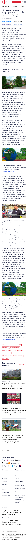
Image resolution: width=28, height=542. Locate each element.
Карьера (17, 478)
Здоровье (4, 484)
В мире (4, 487)
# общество (5, 347)
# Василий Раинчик (17, 353)
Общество (22, 6)
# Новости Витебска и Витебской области (12, 355)
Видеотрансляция (20, 488)
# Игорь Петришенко (18, 350)
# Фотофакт (5, 358)
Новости (15, 6)
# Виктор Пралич (6, 350)
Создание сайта (5, 539)
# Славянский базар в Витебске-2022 (11, 345)
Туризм (4, 489)
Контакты (17, 476)
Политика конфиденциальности (9, 531)
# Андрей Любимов (14, 347)
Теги (16, 491)
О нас (16, 473)
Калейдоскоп (5, 492)
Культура (4, 481)
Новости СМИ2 (6, 451)
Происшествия (6, 495)
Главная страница (6, 6)
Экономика (5, 476)
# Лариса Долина (6, 353)
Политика (4, 473)
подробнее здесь (9, 171)
